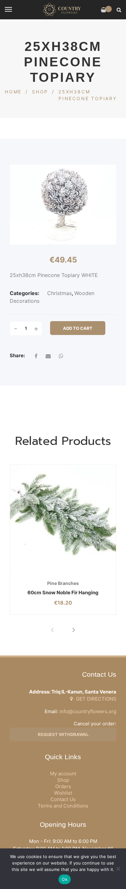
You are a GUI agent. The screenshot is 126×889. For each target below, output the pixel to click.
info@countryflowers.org (87, 711)
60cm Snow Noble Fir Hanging (63, 592)
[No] (118, 868)
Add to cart (77, 328)
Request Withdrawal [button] (63, 734)
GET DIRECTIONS (95, 699)
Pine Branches (63, 583)
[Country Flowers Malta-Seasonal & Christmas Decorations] (63, 9)
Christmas (59, 293)
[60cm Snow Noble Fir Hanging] (63, 517)
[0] (103, 10)
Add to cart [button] (44, 570)
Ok (65, 879)
